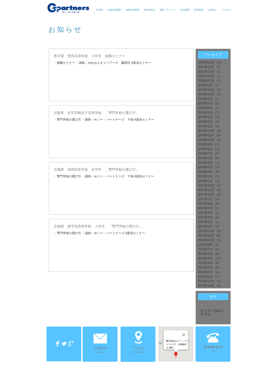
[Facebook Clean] (57, 344)
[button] (167, 9)
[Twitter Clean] (64, 344)
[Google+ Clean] (71, 344)
